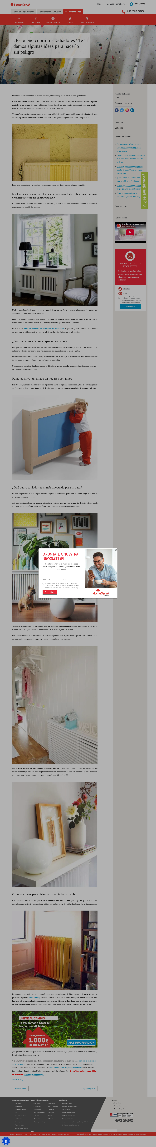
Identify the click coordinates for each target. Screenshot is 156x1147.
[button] (6, 1141)
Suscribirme (50, 592)
